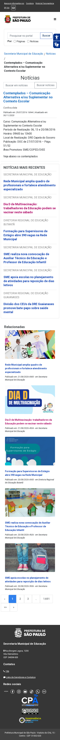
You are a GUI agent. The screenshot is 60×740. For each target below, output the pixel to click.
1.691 (46, 598)
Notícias (34, 41)
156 (7, 671)
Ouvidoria (30, 3)
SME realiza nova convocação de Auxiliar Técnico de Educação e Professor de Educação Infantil (26, 258)
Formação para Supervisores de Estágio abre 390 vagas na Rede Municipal (26, 235)
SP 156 (6, 8)
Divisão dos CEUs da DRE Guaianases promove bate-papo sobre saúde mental (29, 308)
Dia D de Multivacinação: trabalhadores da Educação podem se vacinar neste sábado (30, 208)
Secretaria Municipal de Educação (23, 53)
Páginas (21, 41)
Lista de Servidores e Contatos (21, 677)
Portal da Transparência (45, 3)
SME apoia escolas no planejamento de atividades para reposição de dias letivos (29, 281)
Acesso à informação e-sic (14, 3)
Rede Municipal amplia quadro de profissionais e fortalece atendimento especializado (30, 185)
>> (5, 607)
